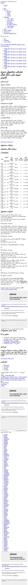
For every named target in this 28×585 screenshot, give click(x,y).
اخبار (5, 29)
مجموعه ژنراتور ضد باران (7, 289)
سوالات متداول (7, 30)
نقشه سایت (8, 375)
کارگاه (8, 12)
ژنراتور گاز (9, 21)
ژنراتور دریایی (10, 20)
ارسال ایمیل (4, 384)
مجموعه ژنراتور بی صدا (21, 376)
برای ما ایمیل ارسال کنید (7, 141)
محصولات (6, 17)
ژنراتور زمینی (10, 18)
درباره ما (6, 9)
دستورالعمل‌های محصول (10, 33)
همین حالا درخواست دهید (7, 358)
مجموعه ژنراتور (13, 378)
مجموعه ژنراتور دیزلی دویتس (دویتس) (10, 287)
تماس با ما (6, 31)
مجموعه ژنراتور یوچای (17, 379)
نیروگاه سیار (10, 23)
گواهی (8, 14)
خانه (5, 8)
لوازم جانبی (10, 27)
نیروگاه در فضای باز (12, 24)
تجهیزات (9, 15)
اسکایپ (3, 385)
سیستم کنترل (10, 26)
